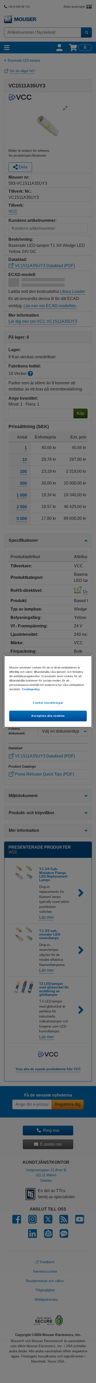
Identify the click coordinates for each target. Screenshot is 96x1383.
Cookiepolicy (31, 689)
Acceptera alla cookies (48, 715)
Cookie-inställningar (48, 702)
